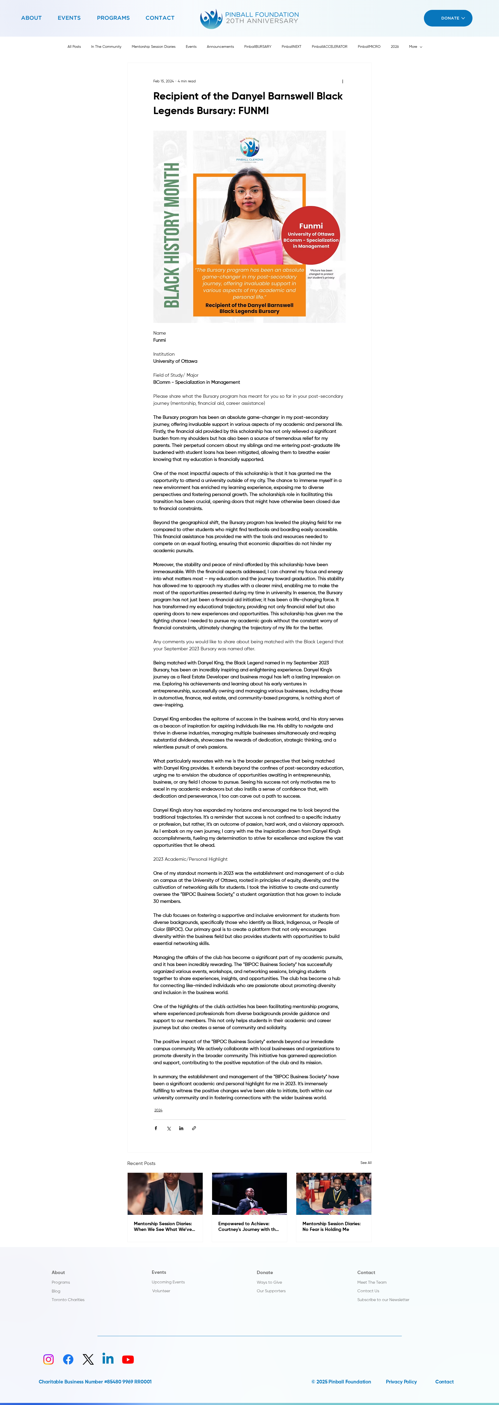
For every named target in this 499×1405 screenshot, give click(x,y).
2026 (395, 47)
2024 (158, 1110)
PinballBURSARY (257, 47)
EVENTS (69, 18)
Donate (265, 1272)
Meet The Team (372, 1282)
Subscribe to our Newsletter (383, 1300)
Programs (61, 1282)
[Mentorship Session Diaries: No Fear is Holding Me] (333, 1194)
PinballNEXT (291, 47)
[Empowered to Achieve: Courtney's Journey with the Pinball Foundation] (249, 1194)
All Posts (74, 47)
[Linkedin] (108, 1359)
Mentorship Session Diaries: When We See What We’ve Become (163, 1227)
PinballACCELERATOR (329, 47)
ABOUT (31, 18)
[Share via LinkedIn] (181, 1128)
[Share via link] (194, 1128)
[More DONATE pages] (463, 18)
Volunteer (161, 1291)
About (58, 1272)
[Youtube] (128, 1359)
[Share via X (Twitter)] (168, 1128)
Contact (366, 1272)
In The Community (106, 47)
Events (191, 47)
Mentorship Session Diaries (153, 47)
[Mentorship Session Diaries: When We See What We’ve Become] (165, 1194)
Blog (56, 1291)
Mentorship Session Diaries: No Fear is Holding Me (332, 1227)
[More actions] (342, 81)
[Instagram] (48, 1359)
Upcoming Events (168, 1282)
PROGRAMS (113, 18)
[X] (88, 1359)
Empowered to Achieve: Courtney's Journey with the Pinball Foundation (248, 1227)
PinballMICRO (369, 47)
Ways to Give (269, 1282)
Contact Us (368, 1291)
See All (366, 1163)
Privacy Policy (401, 1382)
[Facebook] (68, 1359)
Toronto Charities (68, 1300)
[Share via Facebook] (155, 1128)
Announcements (220, 47)
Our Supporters (271, 1291)
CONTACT (160, 18)
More (413, 47)
